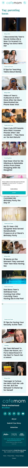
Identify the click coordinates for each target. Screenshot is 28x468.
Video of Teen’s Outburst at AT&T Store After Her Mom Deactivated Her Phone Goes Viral (13, 100)
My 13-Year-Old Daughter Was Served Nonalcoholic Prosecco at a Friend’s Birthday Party (14, 231)
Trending (6, 345)
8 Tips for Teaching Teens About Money (13, 70)
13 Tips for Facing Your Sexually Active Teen (14, 323)
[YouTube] (23, 413)
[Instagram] (18, 413)
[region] (14, 187)
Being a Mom (7, 34)
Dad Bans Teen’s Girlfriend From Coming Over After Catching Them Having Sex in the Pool (14, 294)
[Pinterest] (14, 413)
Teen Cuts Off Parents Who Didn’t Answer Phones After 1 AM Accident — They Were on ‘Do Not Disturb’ (14, 132)
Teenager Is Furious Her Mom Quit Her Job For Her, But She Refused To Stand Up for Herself (14, 385)
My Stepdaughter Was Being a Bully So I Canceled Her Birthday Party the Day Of (14, 198)
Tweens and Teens (8, 66)
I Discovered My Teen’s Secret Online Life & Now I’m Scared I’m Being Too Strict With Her (14, 41)
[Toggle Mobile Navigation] (3, 2)
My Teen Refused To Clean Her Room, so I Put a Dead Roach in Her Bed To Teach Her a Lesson (13, 353)
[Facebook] (5, 413)
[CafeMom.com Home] (14, 2)
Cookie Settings (14, 188)
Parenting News (8, 158)
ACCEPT (14, 192)
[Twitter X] (9, 413)
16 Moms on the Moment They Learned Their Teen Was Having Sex (14, 262)
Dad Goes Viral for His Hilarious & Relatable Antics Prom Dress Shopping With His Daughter (13, 165)
